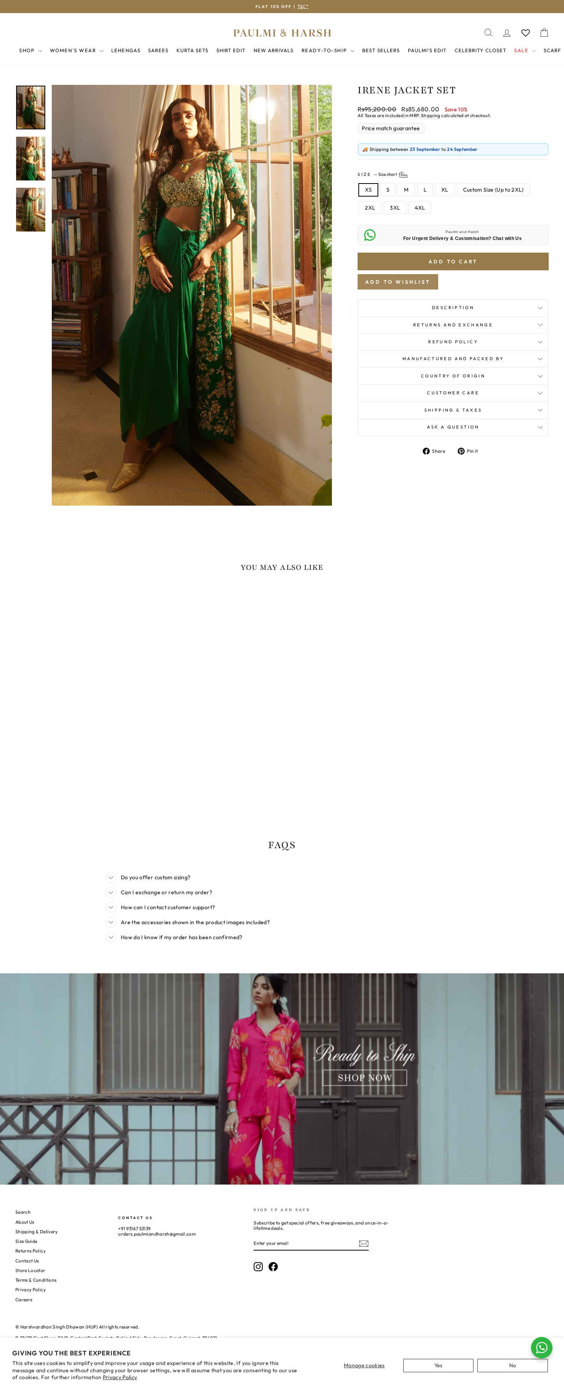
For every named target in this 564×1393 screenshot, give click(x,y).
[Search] (488, 33)
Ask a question (453, 427)
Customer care (453, 392)
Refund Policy (453, 341)
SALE (522, 50)
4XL (420, 207)
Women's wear (74, 50)
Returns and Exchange (453, 325)
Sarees (158, 50)
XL (445, 189)
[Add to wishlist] (25, 600)
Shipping (430, 115)
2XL (370, 207)
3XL (395, 207)
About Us (25, 1222)
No (512, 1365)
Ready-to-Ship (325, 50)
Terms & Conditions (35, 1280)
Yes (438, 1365)
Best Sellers (381, 50)
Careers (23, 1299)
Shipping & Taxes (453, 410)
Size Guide (26, 1241)
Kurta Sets (192, 50)
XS (368, 189)
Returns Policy (30, 1251)
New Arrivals (274, 50)
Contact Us (27, 1261)
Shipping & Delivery (36, 1231)
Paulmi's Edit (427, 50)
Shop (27, 50)
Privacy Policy (120, 1377)
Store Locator (30, 1270)
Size (378, 174)
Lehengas (125, 50)
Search (23, 1212)
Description (453, 307)
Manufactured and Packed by (453, 358)
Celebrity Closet (480, 50)
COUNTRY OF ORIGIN (453, 376)
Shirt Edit (231, 50)
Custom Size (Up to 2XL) (493, 189)
